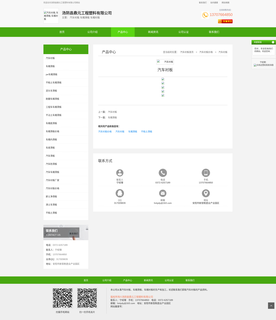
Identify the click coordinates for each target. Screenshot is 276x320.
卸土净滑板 (51, 196)
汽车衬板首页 (187, 52)
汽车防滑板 (51, 164)
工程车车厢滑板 (53, 107)
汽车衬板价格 (52, 188)
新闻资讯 (153, 32)
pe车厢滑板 (51, 74)
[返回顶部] (271, 305)
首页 (62, 32)
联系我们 (203, 3)
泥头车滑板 (51, 90)
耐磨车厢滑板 (52, 99)
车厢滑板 (50, 66)
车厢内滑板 (51, 139)
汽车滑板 (50, 155)
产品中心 (123, 32)
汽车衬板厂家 (52, 180)
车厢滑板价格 (52, 131)
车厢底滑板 (51, 123)
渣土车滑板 (51, 204)
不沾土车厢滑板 (53, 115)
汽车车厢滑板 (52, 172)
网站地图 (225, 3)
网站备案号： (117, 306)
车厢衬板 (148, 289)
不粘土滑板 (51, 212)
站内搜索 (214, 3)
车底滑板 (50, 147)
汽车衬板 (50, 58)
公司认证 (183, 32)
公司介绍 (92, 32)
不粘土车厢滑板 (53, 82)
